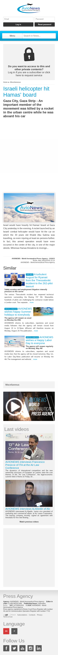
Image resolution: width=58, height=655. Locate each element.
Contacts (32, 615)
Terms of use (8, 617)
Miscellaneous (15, 82)
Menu (12, 36)
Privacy (39, 615)
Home (5, 82)
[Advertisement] (29, 160)
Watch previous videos (29, 522)
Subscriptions (22, 615)
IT (14, 631)
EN (6, 631)
